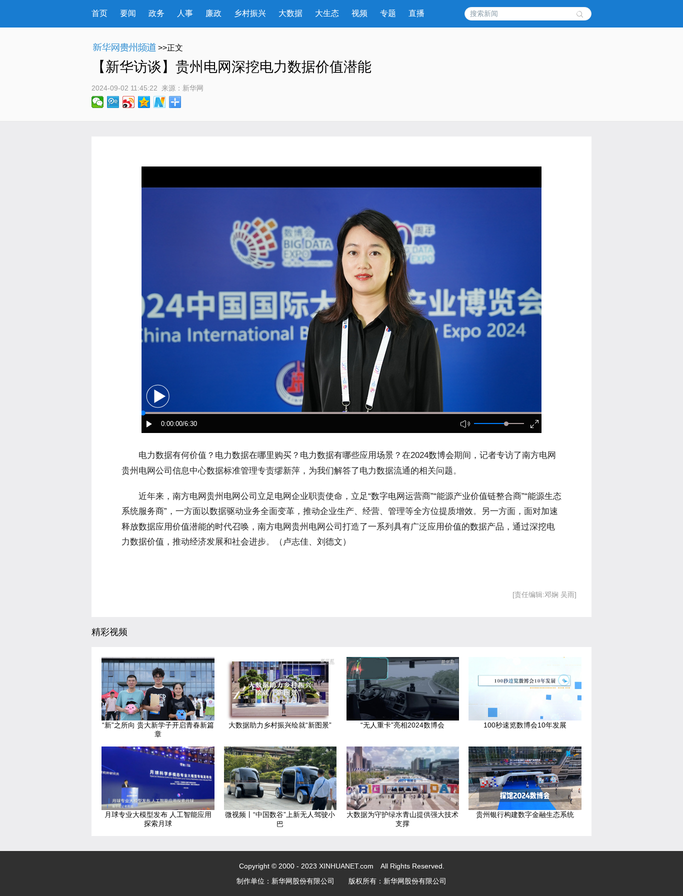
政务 (156, 13)
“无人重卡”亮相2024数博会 (402, 725)
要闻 (128, 13)
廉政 (214, 13)
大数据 (290, 13)
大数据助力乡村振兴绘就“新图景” (280, 725)
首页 (100, 13)
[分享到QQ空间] (144, 102)
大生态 (327, 13)
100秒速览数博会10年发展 (525, 725)
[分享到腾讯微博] (113, 102)
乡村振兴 (250, 13)
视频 (360, 13)
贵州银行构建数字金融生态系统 (525, 814)
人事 (185, 13)
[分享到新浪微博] (128, 102)
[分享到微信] (98, 102)
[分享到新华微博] (160, 102)
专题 (388, 13)
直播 (416, 13)
